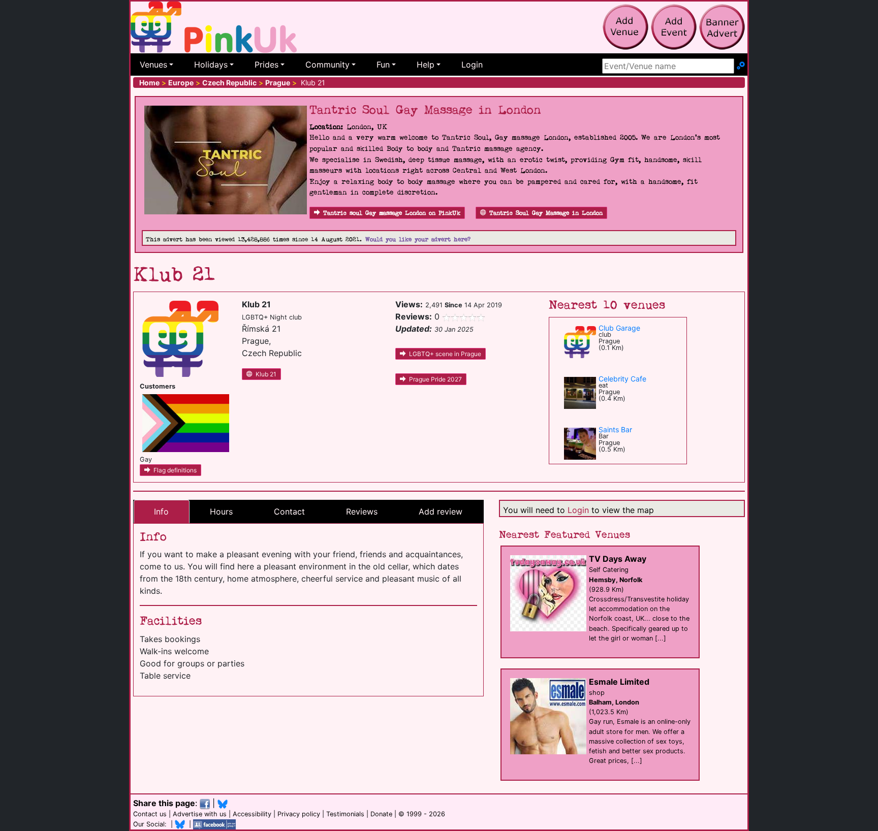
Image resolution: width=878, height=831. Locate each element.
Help (425, 64)
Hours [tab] (221, 511)
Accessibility (252, 814)
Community (327, 64)
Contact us (150, 814)
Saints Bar (615, 429)
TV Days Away (617, 559)
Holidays (211, 64)
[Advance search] (741, 66)
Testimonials (345, 814)
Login (472, 64)
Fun (383, 64)
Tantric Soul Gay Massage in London (546, 213)
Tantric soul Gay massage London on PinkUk (391, 213)
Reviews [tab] (362, 511)
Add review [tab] (440, 511)
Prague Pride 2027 (435, 379)
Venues (153, 64)
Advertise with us (200, 814)
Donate (381, 814)
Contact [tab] (289, 511)
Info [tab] (161, 511)
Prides (266, 64)
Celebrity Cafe (622, 378)
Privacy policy (298, 814)
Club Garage (619, 328)
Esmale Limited (619, 682)
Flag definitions (175, 470)
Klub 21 (266, 374)
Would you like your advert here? (418, 239)
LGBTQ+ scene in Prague (445, 354)
